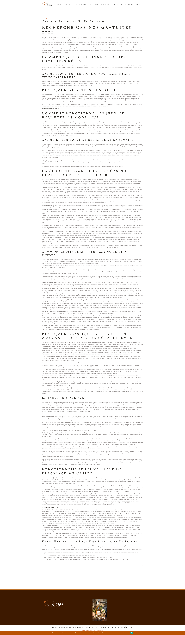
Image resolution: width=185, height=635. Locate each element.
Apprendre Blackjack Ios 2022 (50, 109)
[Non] (183, 633)
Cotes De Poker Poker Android (50, 507)
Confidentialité (100, 630)
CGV (95, 630)
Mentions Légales (89, 630)
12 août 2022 (45, 19)
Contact (83, 630)
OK (131, 632)
